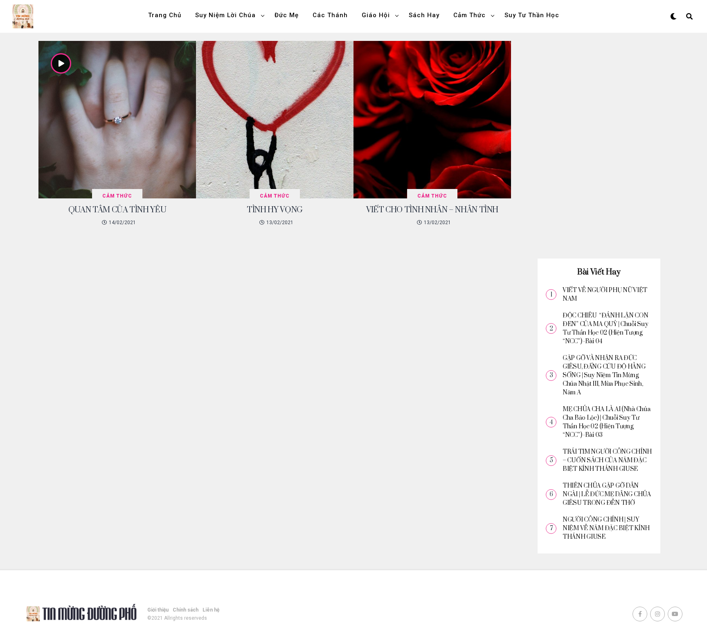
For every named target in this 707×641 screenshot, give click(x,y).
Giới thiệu (158, 610)
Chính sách (185, 610)
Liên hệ (211, 610)
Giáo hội (376, 15)
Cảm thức (469, 15)
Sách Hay (424, 15)
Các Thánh (330, 15)
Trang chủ (164, 15)
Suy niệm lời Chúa (225, 15)
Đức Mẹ (287, 15)
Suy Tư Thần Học (531, 15)
